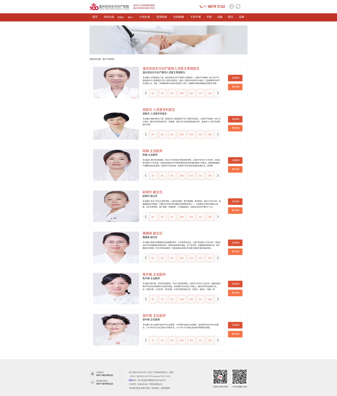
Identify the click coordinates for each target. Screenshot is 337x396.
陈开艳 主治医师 (154, 274)
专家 (209, 17)
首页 (95, 17)
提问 (230, 17)
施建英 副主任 (152, 233)
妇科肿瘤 (178, 17)
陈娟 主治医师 (152, 151)
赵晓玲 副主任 (152, 192)
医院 (130, 380)
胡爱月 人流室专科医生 (159, 109)
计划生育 (144, 17)
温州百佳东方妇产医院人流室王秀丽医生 (171, 68)
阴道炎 (121, 17)
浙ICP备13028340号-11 (138, 372)
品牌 (241, 17)
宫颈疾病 (161, 17)
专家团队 (111, 59)
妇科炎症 (109, 17)
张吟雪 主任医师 (154, 315)
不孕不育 (195, 17)
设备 (219, 17)
